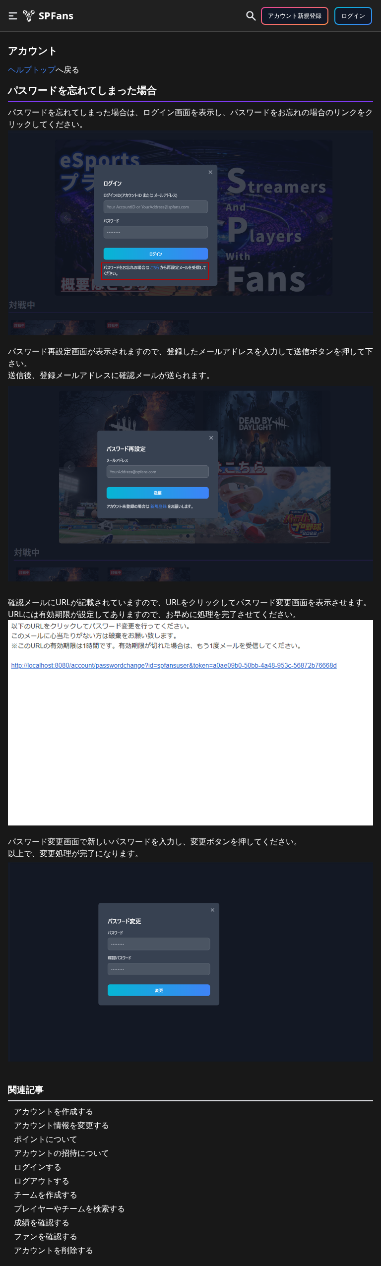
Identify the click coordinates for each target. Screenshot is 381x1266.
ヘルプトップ (32, 69)
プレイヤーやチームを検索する (69, 1208)
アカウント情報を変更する (61, 1125)
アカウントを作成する (53, 1111)
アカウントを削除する (53, 1250)
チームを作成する (45, 1194)
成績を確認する (41, 1222)
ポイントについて (45, 1139)
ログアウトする (41, 1180)
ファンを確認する (45, 1236)
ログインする (38, 1166)
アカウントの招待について (61, 1152)
